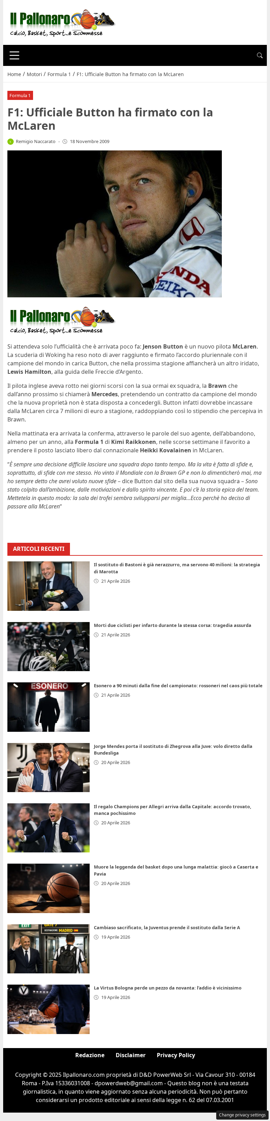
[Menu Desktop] (14, 55)
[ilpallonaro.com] (61, 22)
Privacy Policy (176, 1055)
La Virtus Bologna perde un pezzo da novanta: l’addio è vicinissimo (168, 988)
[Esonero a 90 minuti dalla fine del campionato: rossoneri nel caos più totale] (48, 706)
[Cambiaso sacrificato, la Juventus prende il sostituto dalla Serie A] (48, 948)
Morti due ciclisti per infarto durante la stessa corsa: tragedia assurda (172, 625)
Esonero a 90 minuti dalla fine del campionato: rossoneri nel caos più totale (178, 685)
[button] (260, 55)
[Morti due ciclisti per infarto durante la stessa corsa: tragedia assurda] (48, 646)
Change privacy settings (242, 1115)
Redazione (89, 1055)
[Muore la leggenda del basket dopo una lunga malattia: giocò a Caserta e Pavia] (48, 888)
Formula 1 (20, 95)
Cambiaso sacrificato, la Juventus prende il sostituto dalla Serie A (167, 927)
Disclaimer (131, 1055)
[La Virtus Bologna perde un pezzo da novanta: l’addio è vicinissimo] (48, 1009)
